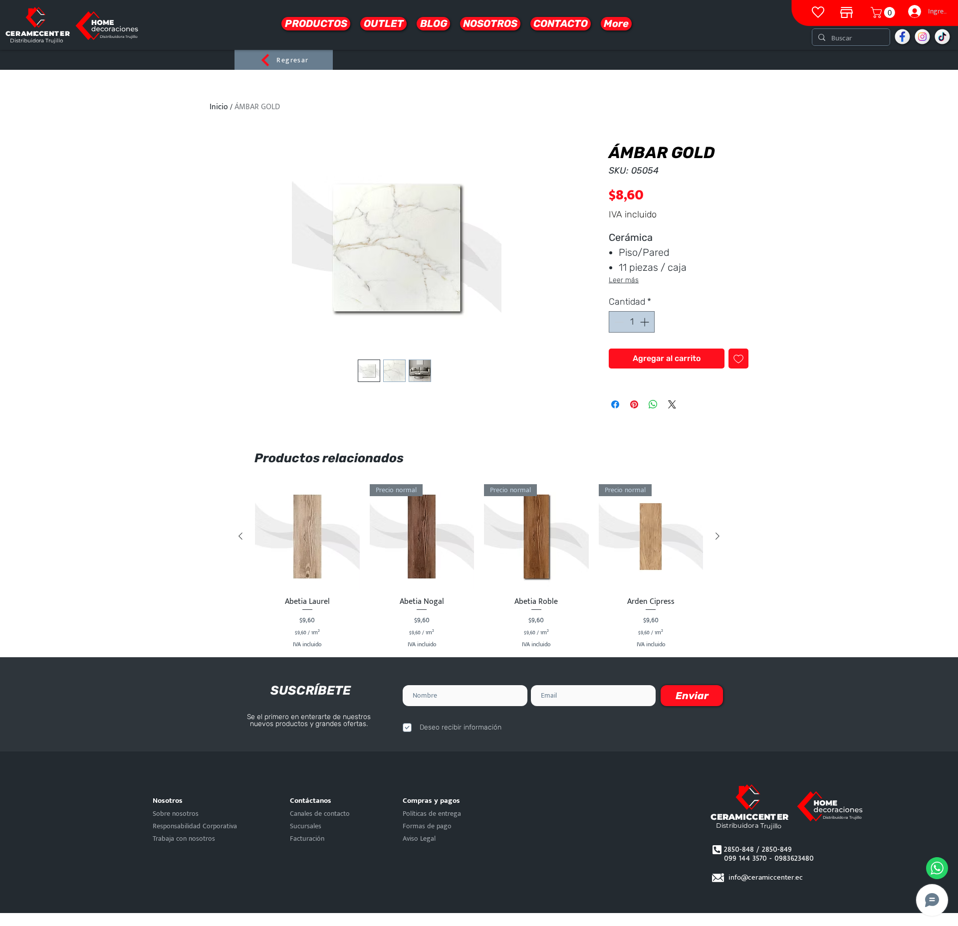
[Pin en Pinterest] (634, 404)
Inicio (219, 107)
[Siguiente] (717, 536)
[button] (884, 12)
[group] (479, 566)
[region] (846, 10)
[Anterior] (240, 536)
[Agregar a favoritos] (738, 359)
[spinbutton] (632, 322)
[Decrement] (618, 322)
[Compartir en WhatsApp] (653, 404)
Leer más (624, 280)
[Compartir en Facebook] (615, 404)
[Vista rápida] (307, 536)
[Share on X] (672, 404)
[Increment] (645, 322)
